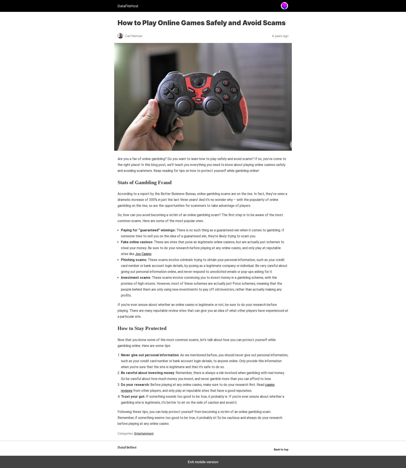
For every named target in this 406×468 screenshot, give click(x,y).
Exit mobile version (203, 462)
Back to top (281, 449)
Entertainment (144, 433)
